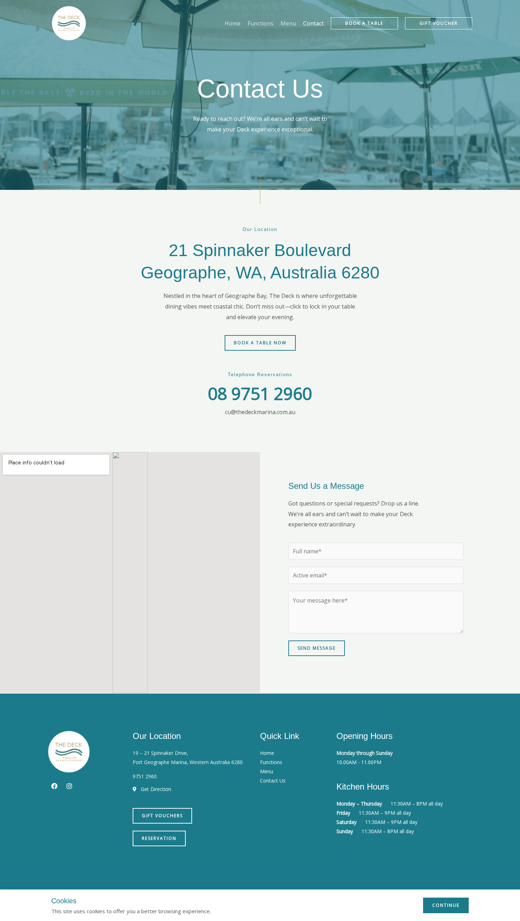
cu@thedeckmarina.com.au (260, 412)
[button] (364, 23)
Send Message (316, 648)
